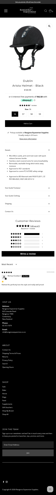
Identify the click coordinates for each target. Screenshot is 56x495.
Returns (5, 357)
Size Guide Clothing (12, 196)
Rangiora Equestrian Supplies (27, 489)
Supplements (7, 404)
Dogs (4, 397)
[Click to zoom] (49, 26)
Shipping (8, 203)
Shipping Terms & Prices (11, 353)
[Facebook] (3, 482)
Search (5, 363)
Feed (4, 400)
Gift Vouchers (7, 407)
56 (15, 114)
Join (28, 453)
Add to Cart (28, 123)
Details (7, 150)
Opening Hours (8, 367)
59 (40, 114)
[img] (7, 272)
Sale (4, 387)
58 (31, 114)
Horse (4, 393)
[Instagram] (6, 482)
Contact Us (9, 211)
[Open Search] (45, 11)
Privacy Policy (7, 360)
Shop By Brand (7, 411)
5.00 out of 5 (35, 226)
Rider (4, 390)
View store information (28, 139)
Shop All (5, 414)
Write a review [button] (28, 253)
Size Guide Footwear (13, 188)
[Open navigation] (8, 10)
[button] (24, 105)
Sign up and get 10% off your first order (28, 2)
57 (23, 114)
